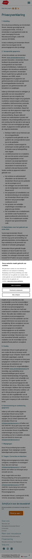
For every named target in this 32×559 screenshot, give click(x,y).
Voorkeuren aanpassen (16, 290)
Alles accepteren (16, 285)
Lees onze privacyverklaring (15, 281)
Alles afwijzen (16, 295)
